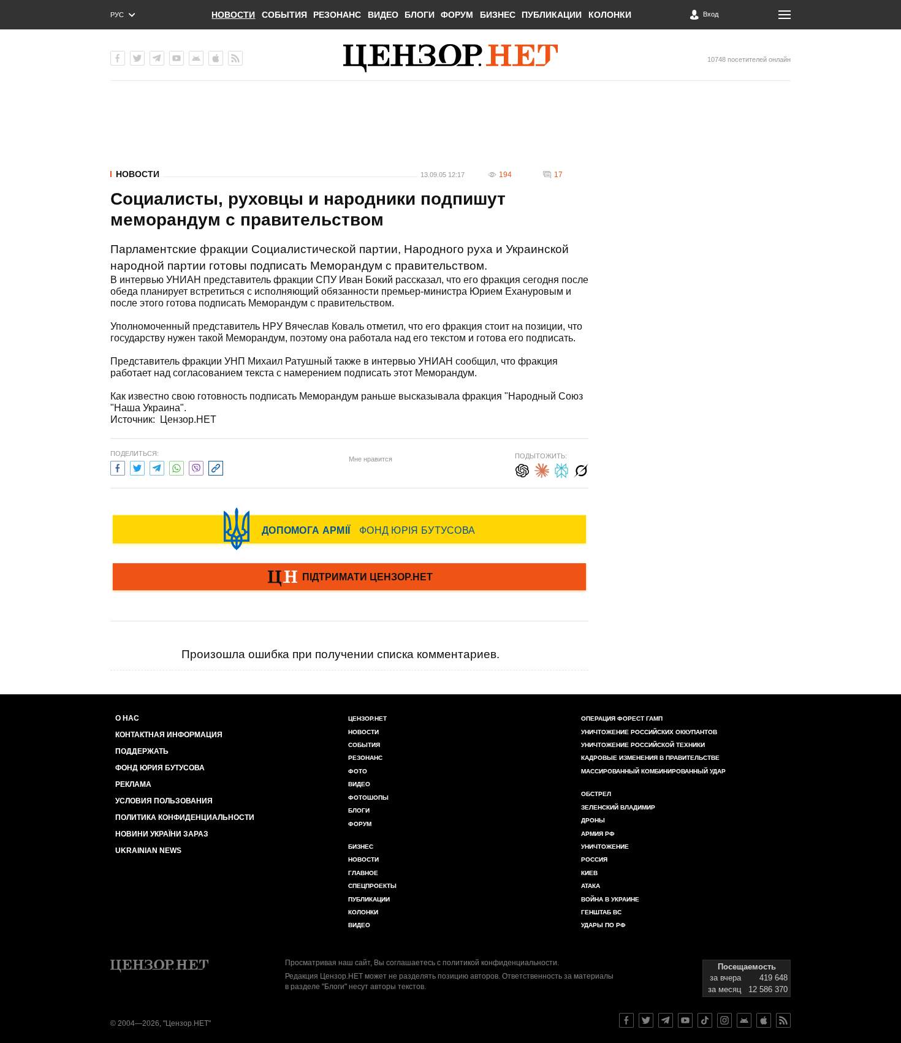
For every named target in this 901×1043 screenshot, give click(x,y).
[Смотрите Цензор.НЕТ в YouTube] (685, 1020)
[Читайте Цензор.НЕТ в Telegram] (665, 1020)
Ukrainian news (148, 850)
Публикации (552, 15)
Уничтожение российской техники (643, 744)
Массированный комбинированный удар (653, 771)
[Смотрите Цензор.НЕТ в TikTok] (705, 1020)
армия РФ (598, 833)
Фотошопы (368, 797)
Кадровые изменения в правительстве (650, 757)
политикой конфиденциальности (500, 962)
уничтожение (605, 846)
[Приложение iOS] (215, 58)
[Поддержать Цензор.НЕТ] (349, 578)
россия (594, 859)
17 (558, 174)
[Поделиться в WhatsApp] (176, 466)
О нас (127, 718)
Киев (589, 873)
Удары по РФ (603, 925)
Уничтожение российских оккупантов (649, 732)
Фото (357, 771)
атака (590, 885)
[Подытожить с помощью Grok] (581, 469)
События (284, 15)
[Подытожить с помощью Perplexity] (561, 469)
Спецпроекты (372, 885)
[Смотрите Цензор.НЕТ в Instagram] (724, 1020)
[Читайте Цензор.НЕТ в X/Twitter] (646, 1020)
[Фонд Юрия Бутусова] (349, 528)
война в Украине (610, 899)
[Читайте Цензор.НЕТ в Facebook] (626, 1020)
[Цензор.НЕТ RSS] (235, 58)
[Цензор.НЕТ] (450, 58)
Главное (363, 873)
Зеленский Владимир (618, 807)
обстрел (596, 794)
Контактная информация (168, 734)
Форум (457, 15)
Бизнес (497, 15)
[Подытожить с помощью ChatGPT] (522, 469)
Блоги (420, 15)
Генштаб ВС (601, 912)
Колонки (609, 15)
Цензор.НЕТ (367, 718)
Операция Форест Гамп (622, 718)
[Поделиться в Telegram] (157, 466)
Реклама (133, 784)
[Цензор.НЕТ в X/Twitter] (137, 58)
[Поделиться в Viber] (196, 466)
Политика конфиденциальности (184, 817)
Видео (383, 15)
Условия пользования (164, 801)
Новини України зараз (161, 834)
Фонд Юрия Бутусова (160, 768)
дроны (593, 820)
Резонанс (337, 15)
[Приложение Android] (196, 58)
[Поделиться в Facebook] (117, 466)
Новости (233, 15)
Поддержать (142, 751)
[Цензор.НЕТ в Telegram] (157, 58)
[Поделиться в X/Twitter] (137, 466)
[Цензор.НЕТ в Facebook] (117, 58)
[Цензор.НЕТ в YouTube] (176, 58)
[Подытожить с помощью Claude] (541, 469)
